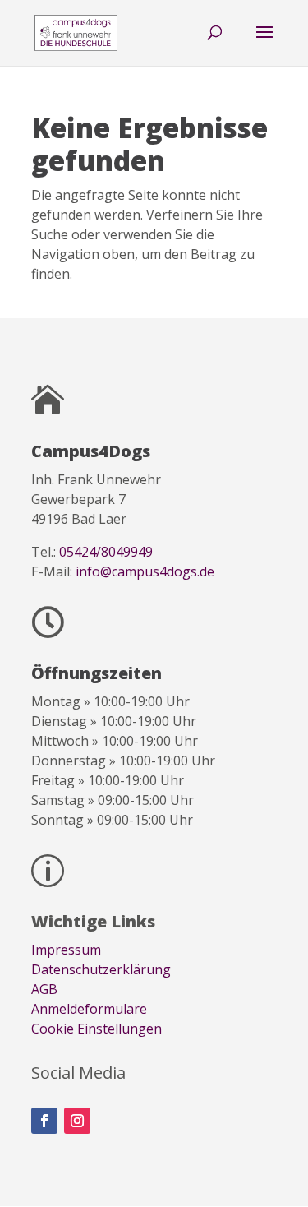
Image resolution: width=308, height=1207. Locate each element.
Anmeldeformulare (89, 1009)
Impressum (66, 950)
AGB (44, 989)
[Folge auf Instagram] (77, 1121)
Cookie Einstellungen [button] (96, 1029)
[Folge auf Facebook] (44, 1121)
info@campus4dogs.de (145, 571)
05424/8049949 (106, 552)
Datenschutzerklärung (101, 969)
